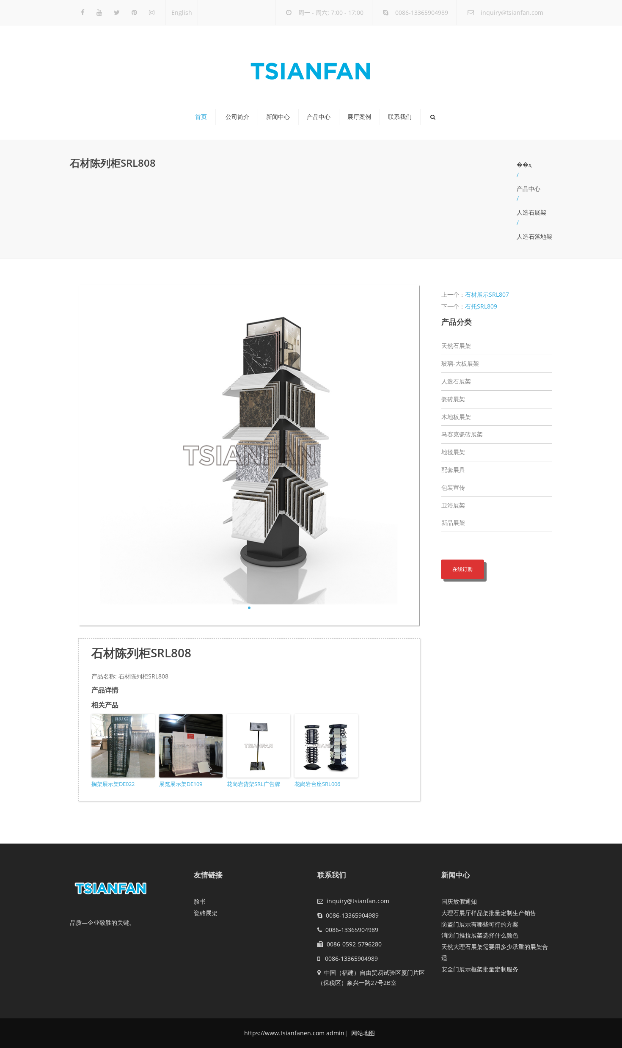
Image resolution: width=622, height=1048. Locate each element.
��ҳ (524, 164)
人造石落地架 (534, 236)
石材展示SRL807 (487, 294)
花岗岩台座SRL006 (317, 784)
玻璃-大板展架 (460, 363)
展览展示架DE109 (180, 784)
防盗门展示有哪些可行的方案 (479, 924)
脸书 (200, 901)
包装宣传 (453, 487)
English (181, 12)
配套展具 (453, 470)
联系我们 (400, 117)
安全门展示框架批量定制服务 (479, 969)
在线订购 (462, 569)
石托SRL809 (481, 306)
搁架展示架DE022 (113, 784)
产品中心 (318, 117)
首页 (201, 117)
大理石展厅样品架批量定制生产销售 (488, 913)
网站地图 (362, 1033)
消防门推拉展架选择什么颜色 (479, 935)
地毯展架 (453, 452)
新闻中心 (278, 117)
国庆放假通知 (459, 901)
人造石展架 (531, 212)
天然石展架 (456, 346)
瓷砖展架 (453, 399)
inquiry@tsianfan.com (512, 12)
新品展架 (453, 522)
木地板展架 (456, 417)
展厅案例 (359, 117)
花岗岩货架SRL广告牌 (253, 784)
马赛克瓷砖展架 (462, 434)
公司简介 (237, 117)
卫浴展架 (453, 505)
